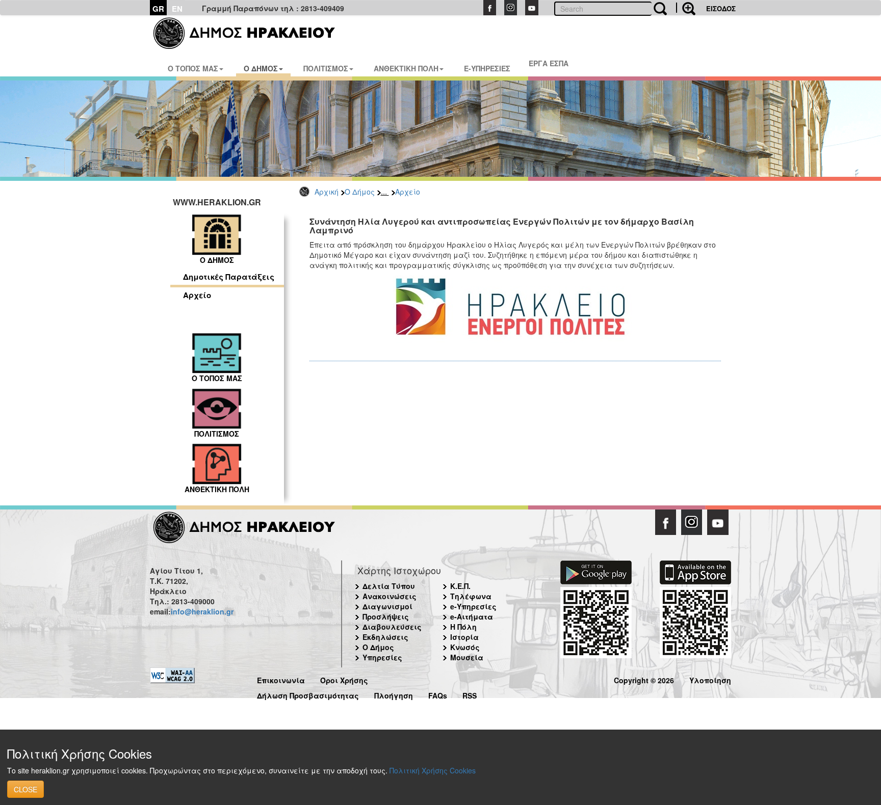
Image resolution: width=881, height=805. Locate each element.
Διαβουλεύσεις (392, 627)
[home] (250, 33)
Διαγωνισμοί (387, 606)
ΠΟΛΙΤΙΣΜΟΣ (325, 68)
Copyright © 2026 (644, 679)
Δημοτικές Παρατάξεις (228, 276)
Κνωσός (465, 647)
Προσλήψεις (385, 616)
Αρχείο (407, 191)
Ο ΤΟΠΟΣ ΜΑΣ (193, 68)
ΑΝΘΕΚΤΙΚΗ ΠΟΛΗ (406, 68)
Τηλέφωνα (470, 596)
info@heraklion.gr (202, 611)
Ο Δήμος (360, 191)
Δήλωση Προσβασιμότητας (308, 694)
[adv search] (685, 8)
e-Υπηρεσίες (473, 606)
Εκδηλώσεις (385, 637)
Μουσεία (466, 657)
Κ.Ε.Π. (460, 586)
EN (177, 8)
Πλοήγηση (393, 694)
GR (158, 8)
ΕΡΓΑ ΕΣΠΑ (548, 63)
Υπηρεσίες (382, 657)
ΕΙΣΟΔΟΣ (721, 8)
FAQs (437, 694)
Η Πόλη (463, 627)
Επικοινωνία (281, 679)
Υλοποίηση (710, 679)
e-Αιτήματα (471, 616)
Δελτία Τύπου (388, 586)
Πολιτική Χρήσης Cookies (433, 770)
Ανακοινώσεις (389, 596)
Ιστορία (464, 637)
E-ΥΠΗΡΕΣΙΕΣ (487, 68)
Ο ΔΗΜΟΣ (261, 68)
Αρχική (327, 191)
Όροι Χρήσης (344, 679)
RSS (469, 694)
